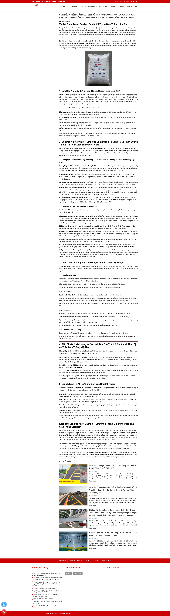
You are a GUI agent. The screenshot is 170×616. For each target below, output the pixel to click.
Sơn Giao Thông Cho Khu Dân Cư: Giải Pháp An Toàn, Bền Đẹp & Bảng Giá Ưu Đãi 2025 (113, 466)
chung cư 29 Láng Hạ (94, 439)
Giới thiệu (74, 6)
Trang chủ (64, 6)
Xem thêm (92, 481)
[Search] (136, 7)
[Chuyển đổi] (110, 561)
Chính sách (105, 560)
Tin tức (122, 6)
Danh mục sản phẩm (88, 6)
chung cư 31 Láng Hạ (108, 439)
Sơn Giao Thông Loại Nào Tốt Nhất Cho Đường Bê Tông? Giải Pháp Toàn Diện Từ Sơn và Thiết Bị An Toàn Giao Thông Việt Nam (113, 490)
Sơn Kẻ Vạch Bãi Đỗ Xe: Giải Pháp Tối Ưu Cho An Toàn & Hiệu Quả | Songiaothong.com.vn (113, 534)
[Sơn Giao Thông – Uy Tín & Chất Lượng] (44, 7)
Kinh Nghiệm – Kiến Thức (108, 6)
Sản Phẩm (78, 573)
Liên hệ (129, 6)
